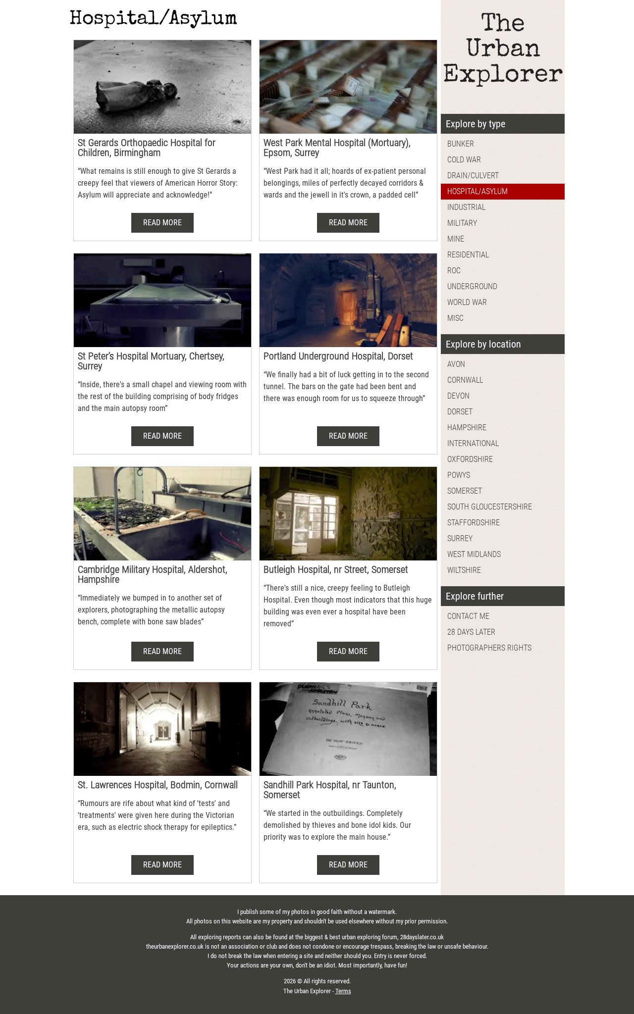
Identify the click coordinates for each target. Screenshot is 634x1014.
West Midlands (474, 554)
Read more (162, 222)
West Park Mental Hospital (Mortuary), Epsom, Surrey (337, 147)
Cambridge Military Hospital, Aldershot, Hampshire (152, 574)
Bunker (460, 144)
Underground (472, 286)
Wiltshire (464, 570)
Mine (455, 239)
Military (462, 223)
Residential (468, 254)
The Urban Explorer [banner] (503, 51)
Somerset (464, 491)
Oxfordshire (470, 459)
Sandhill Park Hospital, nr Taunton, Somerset (330, 790)
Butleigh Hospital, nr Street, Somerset (336, 569)
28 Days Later (471, 632)
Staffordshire (473, 522)
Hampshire (466, 427)
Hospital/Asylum (477, 191)
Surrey (460, 538)
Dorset (460, 411)
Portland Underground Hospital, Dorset (338, 356)
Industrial (466, 207)
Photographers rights (489, 648)
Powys (458, 475)
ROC (454, 270)
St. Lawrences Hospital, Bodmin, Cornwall (158, 785)
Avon (456, 364)
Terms (343, 991)
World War (467, 302)
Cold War (464, 159)
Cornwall (465, 380)
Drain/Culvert (473, 175)
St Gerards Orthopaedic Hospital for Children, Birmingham (146, 147)
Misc (455, 318)
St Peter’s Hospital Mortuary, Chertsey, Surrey (151, 361)
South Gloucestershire (489, 506)
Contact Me (468, 616)
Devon (458, 396)
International (473, 443)
